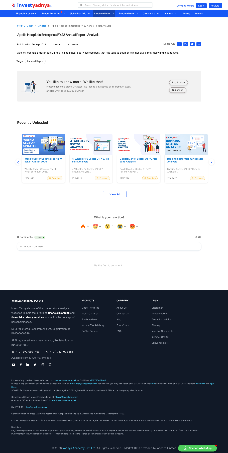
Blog (119, 319)
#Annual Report (35, 61)
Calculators (150, 13)
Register (215, 5)
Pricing (186, 13)
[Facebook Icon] (20, 364)
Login (201, 5)
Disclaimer (157, 307)
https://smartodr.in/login (36, 407)
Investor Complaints (162, 331)
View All (114, 194)
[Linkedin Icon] (28, 364)
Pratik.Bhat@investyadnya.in (63, 400)
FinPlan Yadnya (89, 331)
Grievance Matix (160, 342)
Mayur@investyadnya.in (66, 397)
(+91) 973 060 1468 (27, 351)
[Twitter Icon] (35, 364)
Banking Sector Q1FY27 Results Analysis (185, 160)
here (152, 383)
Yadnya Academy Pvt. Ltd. (79, 448)
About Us (122, 307)
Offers (190, 5)
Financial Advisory (26, 13)
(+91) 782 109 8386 (61, 351)
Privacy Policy (159, 313)
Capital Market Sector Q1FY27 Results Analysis (138, 160)
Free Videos (123, 325)
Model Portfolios (51, 13)
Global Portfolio (79, 13)
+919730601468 (97, 380)
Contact (181, 5)
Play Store (200, 383)
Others (170, 13)
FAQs (119, 331)
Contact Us (123, 313)
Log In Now (178, 82)
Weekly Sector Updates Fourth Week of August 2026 (43, 160)
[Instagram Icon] (43, 364)
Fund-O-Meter (128, 13)
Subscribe (177, 89)
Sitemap (156, 325)
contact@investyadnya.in (65, 380)
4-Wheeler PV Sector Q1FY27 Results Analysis (90, 160)
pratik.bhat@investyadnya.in (83, 383)
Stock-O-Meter (103, 13)
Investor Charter (160, 336)
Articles (198, 13)
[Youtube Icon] (13, 364)
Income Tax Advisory (92, 325)
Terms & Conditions (162, 319)
